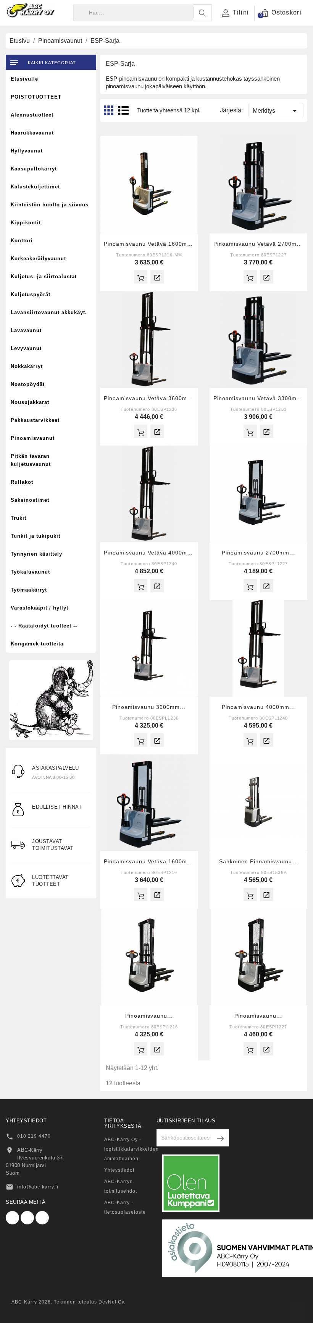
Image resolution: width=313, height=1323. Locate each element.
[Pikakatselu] (157, 277)
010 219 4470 (34, 1136)
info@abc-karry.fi (37, 1187)
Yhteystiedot (119, 1170)
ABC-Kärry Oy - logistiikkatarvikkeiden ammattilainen (131, 1149)
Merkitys (276, 110)
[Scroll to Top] (297, 1311)
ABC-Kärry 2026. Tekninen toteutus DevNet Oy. (68, 1302)
